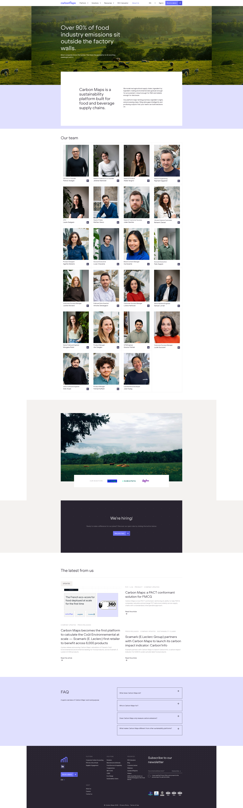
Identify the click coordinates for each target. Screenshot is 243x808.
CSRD (108, 773)
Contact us (89, 794)
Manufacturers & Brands (113, 762)
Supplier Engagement (92, 765)
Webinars (130, 768)
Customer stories (132, 765)
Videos (129, 773)
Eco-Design (110, 776)
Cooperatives (111, 768)
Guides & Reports (132, 770)
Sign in (161, 3)
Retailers (109, 760)
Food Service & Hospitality (114, 765)
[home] (68, 3)
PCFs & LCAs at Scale (92, 762)
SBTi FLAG (110, 770)
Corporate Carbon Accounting (94, 760)
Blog (128, 762)
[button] (84, 3)
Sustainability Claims (112, 778)
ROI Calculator (123, 3)
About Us (135, 3)
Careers (88, 791)
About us (88, 788)
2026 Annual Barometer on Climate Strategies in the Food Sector (136, 777)
